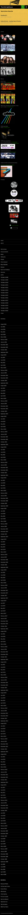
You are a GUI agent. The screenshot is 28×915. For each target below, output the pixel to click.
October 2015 (4, 656)
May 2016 (3, 639)
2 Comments (9, 16)
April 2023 (3, 426)
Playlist (2, 259)
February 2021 (4, 493)
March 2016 (3, 644)
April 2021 (3, 488)
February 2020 (4, 523)
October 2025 (4, 349)
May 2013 (3, 731)
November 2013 (4, 715)
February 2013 (4, 738)
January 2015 (4, 680)
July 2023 (3, 418)
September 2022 (4, 444)
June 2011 (3, 790)
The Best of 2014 (4, 292)
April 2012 (3, 764)
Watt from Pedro (4, 906)
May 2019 (3, 546)
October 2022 (4, 441)
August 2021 (3, 477)
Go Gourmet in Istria (5, 886)
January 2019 (4, 557)
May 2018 (3, 577)
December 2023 (4, 406)
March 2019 (3, 552)
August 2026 (3, 324)
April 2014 (3, 703)
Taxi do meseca (4, 904)
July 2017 (3, 603)
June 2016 (3, 636)
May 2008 (3, 869)
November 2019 (4, 531)
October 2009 (4, 836)
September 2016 (4, 628)
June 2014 (3, 697)
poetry (2, 274)
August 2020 (3, 508)
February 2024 (4, 401)
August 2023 (3, 416)
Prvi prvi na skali (4, 896)
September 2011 (4, 782)
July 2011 (3, 787)
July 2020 (3, 511)
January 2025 (4, 372)
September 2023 (4, 413)
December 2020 (4, 498)
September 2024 (4, 383)
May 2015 (3, 669)
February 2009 (4, 848)
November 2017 (4, 593)
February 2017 (4, 616)
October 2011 (4, 779)
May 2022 (3, 454)
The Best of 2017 (4, 300)
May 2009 (3, 841)
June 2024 (3, 390)
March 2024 (3, 398)
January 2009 (4, 851)
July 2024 (3, 388)
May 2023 (3, 424)
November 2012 (4, 746)
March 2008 (3, 874)
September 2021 (4, 475)
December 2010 (4, 805)
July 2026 (3, 326)
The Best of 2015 (4, 295)
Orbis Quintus (4, 894)
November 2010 (4, 807)
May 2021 (3, 485)
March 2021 (3, 490)
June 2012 (3, 759)
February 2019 (4, 554)
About (2, 243)
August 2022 (3, 447)
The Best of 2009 (4, 279)
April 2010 (3, 820)
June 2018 (3, 575)
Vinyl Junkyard (4, 262)
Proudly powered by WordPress (7, 913)
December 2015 (4, 651)
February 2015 (4, 677)
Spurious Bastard (4, 899)
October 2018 (4, 564)
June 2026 (3, 329)
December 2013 (4, 713)
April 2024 (3, 395)
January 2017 (4, 618)
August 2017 (3, 600)
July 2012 (3, 756)
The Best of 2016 (4, 297)
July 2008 (3, 864)
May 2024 (3, 393)
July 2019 (3, 541)
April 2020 (3, 518)
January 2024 (4, 403)
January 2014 (4, 710)
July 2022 (3, 449)
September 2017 (4, 598)
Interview (3, 272)
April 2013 (3, 733)
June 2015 (3, 667)
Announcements (4, 251)
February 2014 (4, 708)
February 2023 (4, 431)
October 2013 (4, 718)
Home (2, 240)
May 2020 (3, 516)
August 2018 (3, 569)
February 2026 (4, 339)
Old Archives (4, 249)
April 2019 (3, 549)
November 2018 (4, 562)
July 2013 (3, 726)
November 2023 (4, 408)
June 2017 (3, 605)
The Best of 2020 (4, 308)
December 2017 (4, 590)
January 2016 (4, 649)
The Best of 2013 (4, 290)
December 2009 (4, 831)
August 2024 (3, 385)
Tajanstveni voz (4, 901)
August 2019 (3, 539)
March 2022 (3, 459)
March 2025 (3, 367)
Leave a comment (9, 22)
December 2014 (4, 682)
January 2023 (4, 434)
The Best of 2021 (4, 310)
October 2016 (4, 626)
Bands (2, 254)
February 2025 (4, 370)
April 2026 (3, 334)
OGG (9, 41)
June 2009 (3, 838)
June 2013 (3, 728)
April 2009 (3, 843)
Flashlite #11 (4, 15)
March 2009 (3, 846)
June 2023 (3, 421)
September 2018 (4, 567)
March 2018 (3, 582)
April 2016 (3, 641)
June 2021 (3, 482)
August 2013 (3, 723)
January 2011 (4, 802)
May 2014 (3, 700)
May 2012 (3, 761)
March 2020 (3, 521)
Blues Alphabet (4, 264)
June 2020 (3, 513)
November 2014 (4, 685)
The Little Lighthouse (7, 7)
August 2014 (3, 692)
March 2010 (3, 823)
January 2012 (4, 772)
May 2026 (3, 331)
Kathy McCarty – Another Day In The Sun (11, 21)
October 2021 (4, 472)
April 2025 (3, 365)
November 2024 (4, 378)
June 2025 (3, 360)
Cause (2, 313)
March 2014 (3, 705)
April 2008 (3, 871)
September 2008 (4, 861)
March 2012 (3, 767)
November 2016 (4, 623)
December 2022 (4, 436)
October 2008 (4, 859)
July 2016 (3, 633)
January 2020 (4, 526)
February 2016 (4, 646)
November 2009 (4, 833)
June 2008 (3, 866)
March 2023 (3, 429)
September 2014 (4, 690)
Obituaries (3, 256)
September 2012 (4, 751)
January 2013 (4, 741)
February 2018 (4, 585)
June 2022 (3, 452)
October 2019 (4, 534)
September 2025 (4, 352)
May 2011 (3, 792)
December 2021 (4, 467)
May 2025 (3, 362)
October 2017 (4, 595)
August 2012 (3, 754)
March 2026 (3, 337)
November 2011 (4, 777)
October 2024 (4, 380)
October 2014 (4, 687)
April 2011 (3, 795)
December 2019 (4, 529)
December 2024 (4, 375)
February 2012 (4, 769)
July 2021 (3, 480)
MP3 (11, 41)
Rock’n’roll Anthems (5, 269)
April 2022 (3, 457)
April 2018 (3, 580)
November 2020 (4, 500)
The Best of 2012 (4, 287)
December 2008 (4, 854)
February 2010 (4, 825)
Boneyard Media (4, 883)
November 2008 (4, 856)
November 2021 (4, 470)
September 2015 (4, 659)
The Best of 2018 (4, 303)
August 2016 (3, 631)
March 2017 (3, 613)
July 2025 (3, 357)
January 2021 (4, 495)
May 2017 (3, 608)
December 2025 (4, 344)
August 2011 (3, 784)
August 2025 (3, 354)
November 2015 (4, 654)
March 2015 (3, 674)
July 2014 (3, 695)
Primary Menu (26, 7)
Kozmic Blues (4, 888)
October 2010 (4, 810)
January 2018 (4, 587)
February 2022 (4, 462)
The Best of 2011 (4, 285)
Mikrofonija (3, 891)
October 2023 (4, 411)
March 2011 (3, 797)
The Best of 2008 (4, 277)
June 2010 (3, 815)
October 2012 (4, 749)
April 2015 (3, 672)
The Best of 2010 (4, 282)
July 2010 (3, 813)
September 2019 (4, 536)
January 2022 (4, 465)
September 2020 (4, 505)
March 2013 (3, 736)
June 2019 (3, 544)
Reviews (2, 267)
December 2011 (4, 774)
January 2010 (4, 828)
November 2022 (4, 439)
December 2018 (4, 559)
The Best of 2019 (4, 305)
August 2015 (3, 662)
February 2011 (4, 800)
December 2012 (4, 744)
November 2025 (4, 347)
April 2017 (3, 610)
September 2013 (4, 720)
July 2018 (3, 572)
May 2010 (3, 818)
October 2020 (4, 503)
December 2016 (4, 621)
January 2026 (4, 342)
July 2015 (3, 664)
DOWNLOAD (10, 82)
